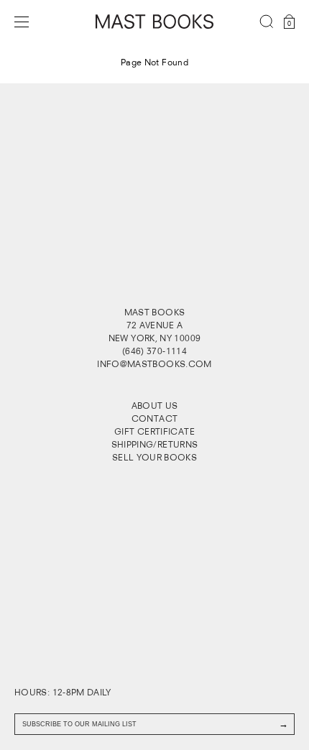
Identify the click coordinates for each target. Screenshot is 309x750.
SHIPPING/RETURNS (154, 444)
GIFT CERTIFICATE (154, 431)
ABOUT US (155, 405)
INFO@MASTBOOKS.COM (154, 363)
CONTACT (155, 418)
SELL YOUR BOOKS (154, 457)
